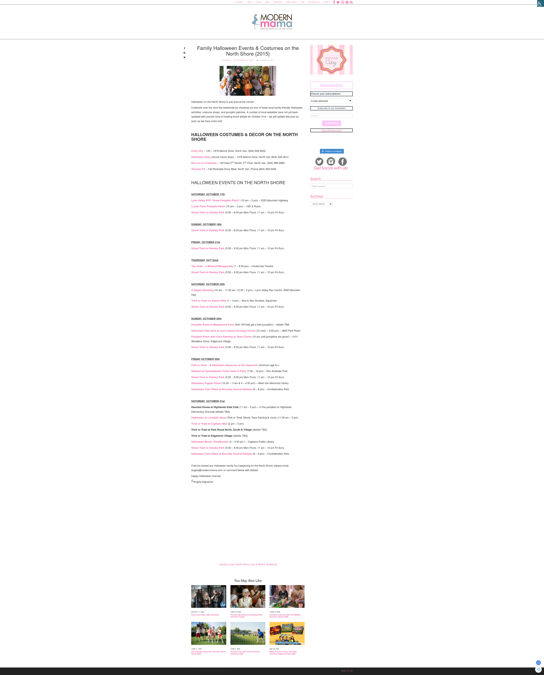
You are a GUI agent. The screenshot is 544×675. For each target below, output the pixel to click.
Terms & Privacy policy (331, 130)
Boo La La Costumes (204, 163)
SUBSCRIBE (331, 123)
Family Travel (291, 2)
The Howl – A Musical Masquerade (212, 266)
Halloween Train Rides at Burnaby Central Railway (221, 389)
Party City (197, 151)
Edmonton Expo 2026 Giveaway (205, 615)
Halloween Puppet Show (206, 383)
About (249, 2)
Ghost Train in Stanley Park (207, 212)
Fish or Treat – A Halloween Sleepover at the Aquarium (224, 365)
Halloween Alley (201, 157)
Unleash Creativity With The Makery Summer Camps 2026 (285, 616)
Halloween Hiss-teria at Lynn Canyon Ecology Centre (223, 330)
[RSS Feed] (351, 2)
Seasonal (271, 564)
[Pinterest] (347, 2)
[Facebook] (334, 2)
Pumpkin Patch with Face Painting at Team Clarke (221, 336)
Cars (302, 2)
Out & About (258, 564)
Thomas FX (198, 169)
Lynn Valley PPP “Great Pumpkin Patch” (215, 200)
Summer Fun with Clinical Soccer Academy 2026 (245, 653)
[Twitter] (338, 2)
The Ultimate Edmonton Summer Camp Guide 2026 (208, 653)
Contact (326, 2)
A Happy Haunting (202, 290)
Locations (239, 2)
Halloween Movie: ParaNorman (210, 441)
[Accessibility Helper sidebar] (540, 3)
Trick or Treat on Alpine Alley (208, 300)
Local (231, 564)
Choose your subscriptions (325, 94)
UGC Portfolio (314, 2)
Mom (267, 2)
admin (227, 60)
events (223, 564)
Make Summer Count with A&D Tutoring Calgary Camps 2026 (283, 653)
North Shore (242, 564)
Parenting (278, 2)
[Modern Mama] (272, 20)
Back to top (347, 671)
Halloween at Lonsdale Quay (209, 417)
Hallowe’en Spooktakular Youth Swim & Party (218, 371)
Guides (258, 2)
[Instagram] (342, 2)
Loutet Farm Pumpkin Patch (208, 206)
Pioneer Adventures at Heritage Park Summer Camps (246, 616)
